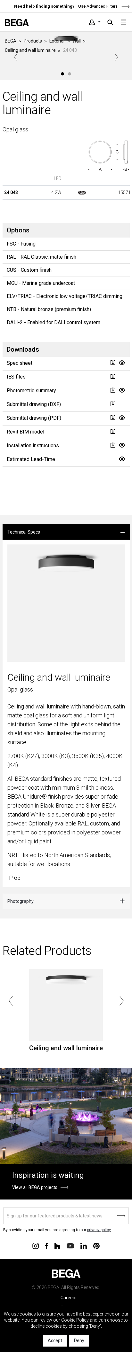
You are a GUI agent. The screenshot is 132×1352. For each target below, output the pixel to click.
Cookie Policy (75, 1320)
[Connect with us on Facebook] (46, 1245)
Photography (20, 901)
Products (33, 40)
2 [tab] (69, 73)
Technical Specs (23, 532)
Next (116, 57)
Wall (76, 40)
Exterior (57, 40)
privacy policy (99, 1230)
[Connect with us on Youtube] (70, 1245)
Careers (69, 1297)
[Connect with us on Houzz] (57, 1245)
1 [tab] (62, 73)
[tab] (66, 532)
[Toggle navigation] (123, 22)
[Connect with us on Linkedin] (83, 1245)
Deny (79, 1340)
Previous (16, 57)
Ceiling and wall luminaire (30, 50)
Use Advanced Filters (97, 6)
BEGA (10, 40)
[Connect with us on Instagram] (35, 1245)
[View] (122, 362)
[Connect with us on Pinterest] (96, 1245)
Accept (55, 1340)
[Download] (113, 362)
